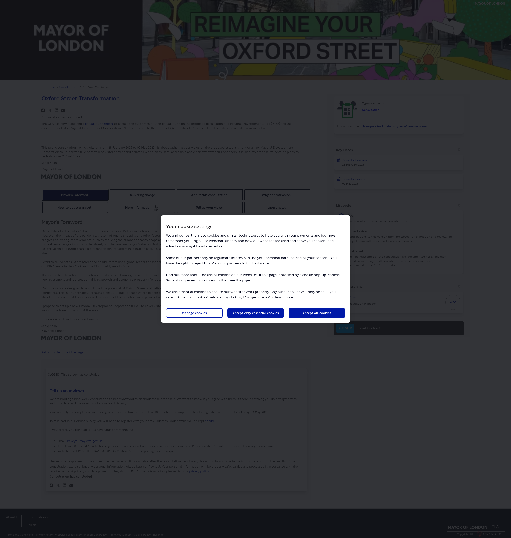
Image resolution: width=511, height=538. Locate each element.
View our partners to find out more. (241, 263)
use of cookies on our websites (232, 275)
